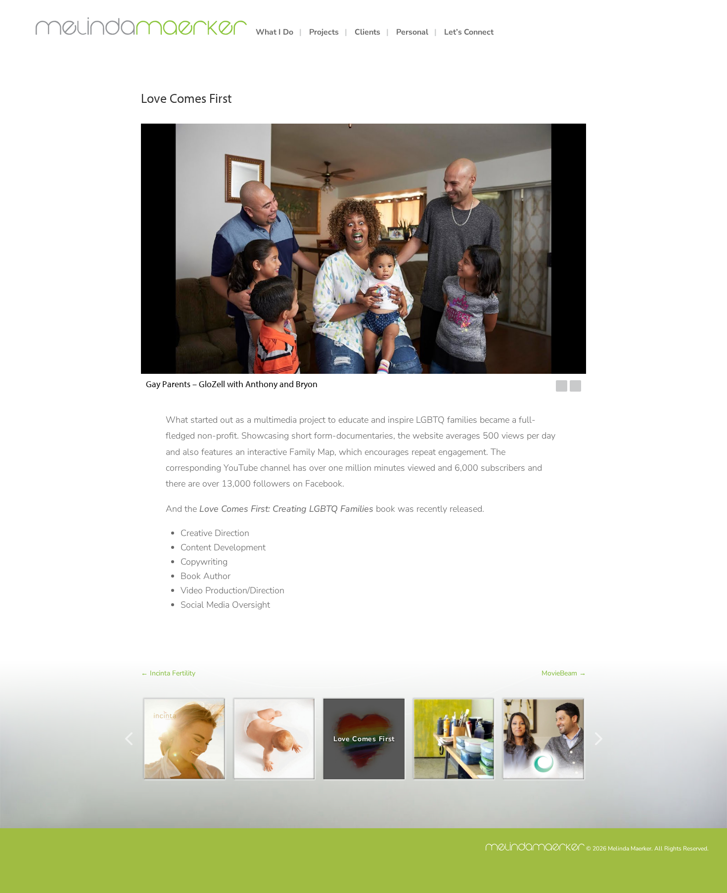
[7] (548, 386)
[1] (500, 386)
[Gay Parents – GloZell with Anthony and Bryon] (363, 249)
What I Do (274, 33)
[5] (532, 386)
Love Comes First (364, 739)
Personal (412, 33)
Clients (367, 33)
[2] (508, 386)
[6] (540, 386)
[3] (516, 386)
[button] (561, 386)
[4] (524, 386)
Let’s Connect (469, 33)
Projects (324, 33)
